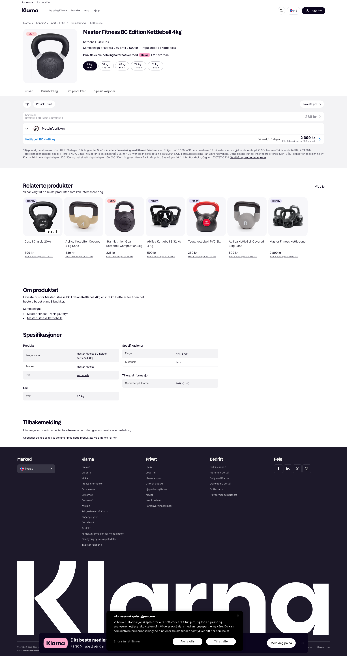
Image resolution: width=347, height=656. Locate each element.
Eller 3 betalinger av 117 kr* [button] (79, 256)
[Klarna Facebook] (278, 468)
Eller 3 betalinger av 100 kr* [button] (202, 256)
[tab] (28, 91)
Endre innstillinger (127, 641)
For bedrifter (44, 2)
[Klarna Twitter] (297, 468)
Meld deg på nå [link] (281, 643)
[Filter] (27, 104)
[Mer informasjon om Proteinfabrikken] (26, 128)
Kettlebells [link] (96, 23)
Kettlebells (169, 48)
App (86, 10)
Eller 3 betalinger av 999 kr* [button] (284, 256)
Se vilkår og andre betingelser (248, 157)
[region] (174, 631)
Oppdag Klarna (58, 10)
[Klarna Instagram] (306, 468)
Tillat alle (221, 641)
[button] (293, 11)
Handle (75, 10)
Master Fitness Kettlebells (44, 318)
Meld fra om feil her (105, 437)
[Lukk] (238, 615)
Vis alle (320, 186)
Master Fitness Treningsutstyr (47, 314)
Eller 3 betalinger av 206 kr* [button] (161, 256)
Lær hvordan (160, 55)
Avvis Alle (188, 641)
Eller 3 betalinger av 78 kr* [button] (119, 256)
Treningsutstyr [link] (77, 23)
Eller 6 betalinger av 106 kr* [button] (243, 256)
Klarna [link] (27, 23)
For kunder (28, 2)
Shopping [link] (40, 23)
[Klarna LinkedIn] (288, 468)
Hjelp (96, 10)
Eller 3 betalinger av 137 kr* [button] (39, 256)
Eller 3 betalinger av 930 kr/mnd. (298, 141)
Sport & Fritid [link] (57, 23)
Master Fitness (85, 366)
